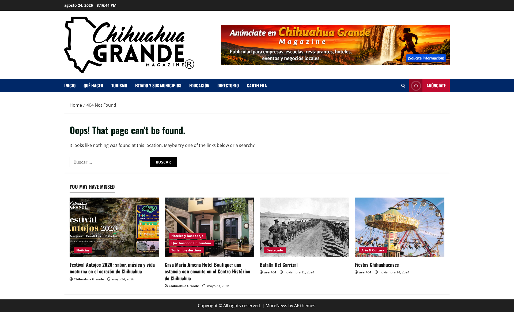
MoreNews (276, 306)
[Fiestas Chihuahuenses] (399, 227)
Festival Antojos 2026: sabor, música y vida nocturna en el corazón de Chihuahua (112, 268)
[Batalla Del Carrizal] (304, 227)
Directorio (228, 85)
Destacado (274, 250)
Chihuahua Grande (89, 279)
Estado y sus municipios (158, 85)
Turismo (119, 85)
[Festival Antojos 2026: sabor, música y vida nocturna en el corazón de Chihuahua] (114, 227)
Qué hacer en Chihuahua (191, 243)
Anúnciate (436, 85)
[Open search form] (403, 85)
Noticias (82, 250)
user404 (270, 272)
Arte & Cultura (372, 250)
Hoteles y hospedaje (187, 235)
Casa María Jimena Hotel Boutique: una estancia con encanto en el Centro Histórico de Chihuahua (207, 271)
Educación (199, 85)
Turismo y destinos (186, 250)
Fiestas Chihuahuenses (377, 264)
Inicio (69, 85)
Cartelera (257, 85)
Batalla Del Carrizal (279, 264)
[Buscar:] (110, 162)
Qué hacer (93, 85)
